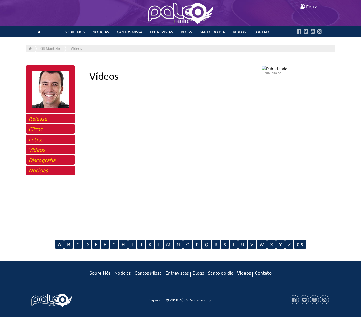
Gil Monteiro (50, 48)
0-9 (300, 244)
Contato (262, 31)
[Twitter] (306, 31)
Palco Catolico (200, 299)
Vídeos (37, 149)
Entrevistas (161, 31)
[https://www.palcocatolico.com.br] (38, 31)
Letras (36, 139)
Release (38, 118)
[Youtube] (313, 31)
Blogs (186, 31)
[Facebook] (299, 31)
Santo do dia (212, 31)
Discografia (42, 160)
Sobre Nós (75, 31)
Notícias (100, 31)
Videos (239, 31)
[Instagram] (319, 31)
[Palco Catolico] (30, 48)
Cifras (35, 129)
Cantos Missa (129, 31)
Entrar (312, 6)
